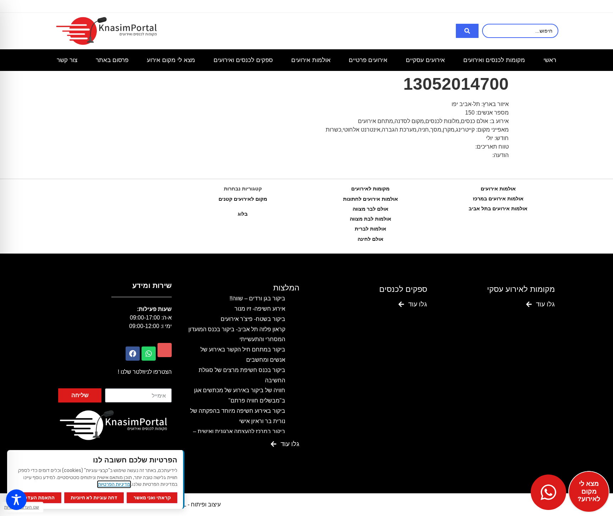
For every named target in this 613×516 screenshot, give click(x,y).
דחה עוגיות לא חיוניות (94, 498)
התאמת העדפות (37, 498)
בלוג (243, 214)
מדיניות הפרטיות (114, 484)
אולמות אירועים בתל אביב (498, 208)
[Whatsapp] (149, 353)
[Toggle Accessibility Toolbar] (16, 500)
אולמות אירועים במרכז (498, 198)
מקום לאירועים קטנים (243, 199)
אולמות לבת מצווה (370, 219)
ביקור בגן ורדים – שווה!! (257, 298)
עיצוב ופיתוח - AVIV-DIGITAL (185, 504)
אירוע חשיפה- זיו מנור (259, 309)
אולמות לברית (370, 229)
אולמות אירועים (498, 189)
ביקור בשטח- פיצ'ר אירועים (253, 319)
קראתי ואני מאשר (152, 498)
